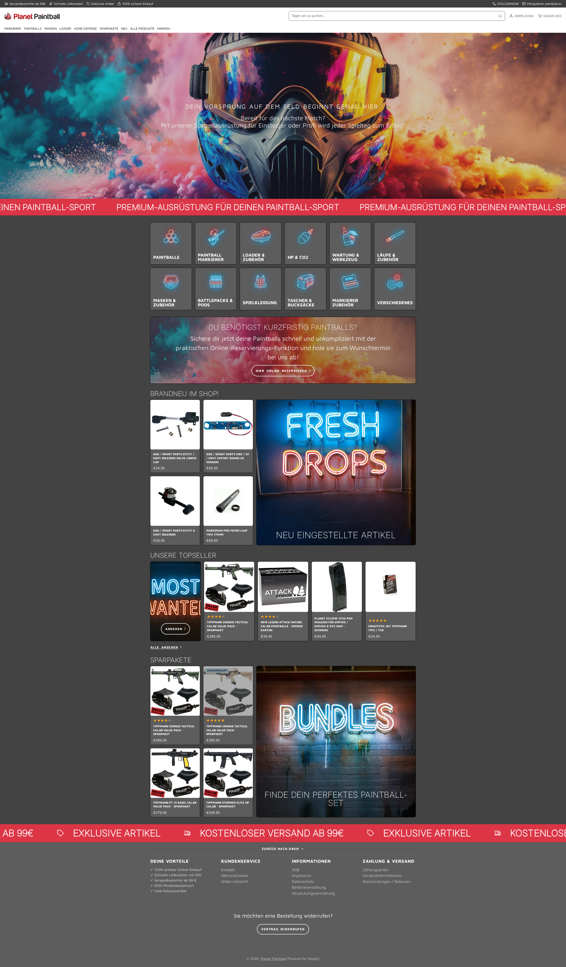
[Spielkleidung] (260, 289)
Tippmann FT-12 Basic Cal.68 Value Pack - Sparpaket (175, 782)
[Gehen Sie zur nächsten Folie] (414, 601)
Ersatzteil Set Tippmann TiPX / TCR (390, 601)
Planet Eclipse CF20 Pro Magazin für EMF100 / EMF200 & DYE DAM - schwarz (337, 601)
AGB (295, 869)
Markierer (12, 28)
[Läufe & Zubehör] (395, 243)
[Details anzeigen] (283, 350)
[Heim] (32, 16)
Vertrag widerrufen (283, 929)
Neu (124, 28)
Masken (50, 28)
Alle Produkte (142, 28)
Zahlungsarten (375, 869)
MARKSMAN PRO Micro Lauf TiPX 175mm (228, 510)
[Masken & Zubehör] (171, 289)
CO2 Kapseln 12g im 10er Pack (444, 601)
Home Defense (85, 28)
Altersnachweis (234, 875)
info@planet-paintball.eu (544, 4)
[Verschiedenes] (395, 289)
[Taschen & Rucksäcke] (305, 289)
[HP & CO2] (305, 243)
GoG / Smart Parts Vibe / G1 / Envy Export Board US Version (228, 436)
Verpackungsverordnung (313, 893)
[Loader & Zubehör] (260, 243)
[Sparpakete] (336, 741)
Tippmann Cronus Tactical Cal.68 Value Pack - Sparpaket (229, 601)
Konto (521, 16)
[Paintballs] (171, 243)
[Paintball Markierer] (216, 243)
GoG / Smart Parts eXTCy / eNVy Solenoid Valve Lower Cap (175, 436)
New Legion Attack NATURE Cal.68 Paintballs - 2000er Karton (283, 601)
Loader (65, 28)
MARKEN (163, 28)
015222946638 (507, 4)
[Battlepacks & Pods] (216, 289)
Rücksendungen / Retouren (387, 881)
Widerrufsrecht (234, 881)
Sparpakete (109, 28)
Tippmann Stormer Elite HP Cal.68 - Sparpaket (228, 782)
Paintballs (33, 28)
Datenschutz (303, 881)
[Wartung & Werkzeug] (350, 243)
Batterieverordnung (309, 887)
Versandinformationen (382, 875)
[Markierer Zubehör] (350, 289)
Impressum (301, 875)
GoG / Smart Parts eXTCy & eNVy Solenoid (175, 510)
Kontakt (228, 869)
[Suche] (500, 16)
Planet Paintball (273, 959)
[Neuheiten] (336, 472)
